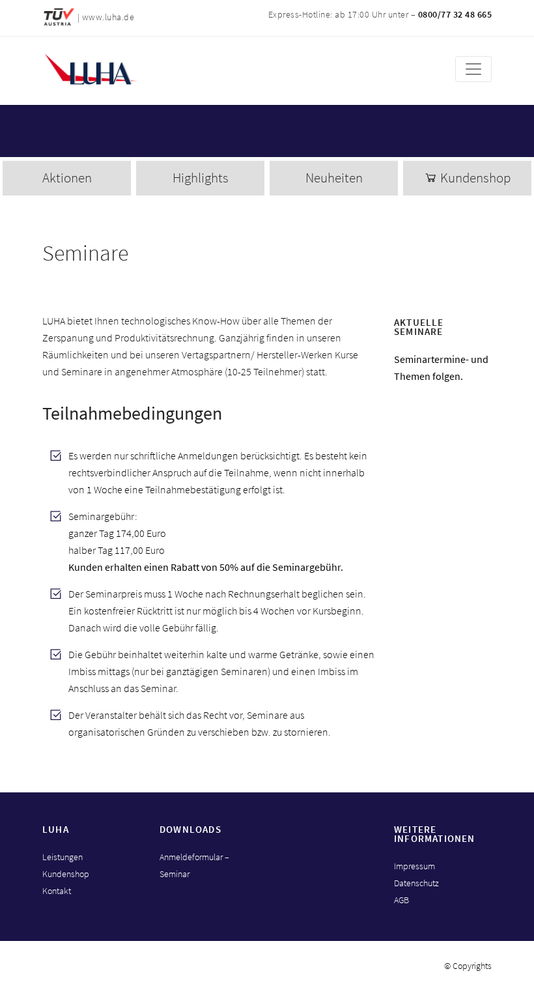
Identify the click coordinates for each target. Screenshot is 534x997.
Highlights (201, 177)
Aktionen (67, 177)
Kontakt (56, 891)
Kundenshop (474, 177)
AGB (401, 900)
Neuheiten (334, 177)
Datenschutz (416, 883)
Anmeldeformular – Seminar (194, 865)
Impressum (414, 866)
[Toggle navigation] (473, 69)
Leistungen (62, 857)
